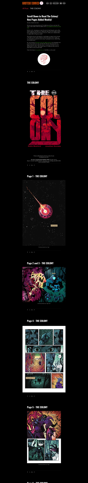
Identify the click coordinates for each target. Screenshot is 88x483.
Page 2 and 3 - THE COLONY (40, 263)
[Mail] (60, 3)
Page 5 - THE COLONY (37, 407)
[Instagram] (50, 3)
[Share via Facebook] (27, 71)
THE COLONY (35, 8)
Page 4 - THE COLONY (37, 321)
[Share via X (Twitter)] (29, 71)
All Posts (25, 8)
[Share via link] (34, 71)
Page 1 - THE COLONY (37, 176)
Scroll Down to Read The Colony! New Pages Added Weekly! (42, 17)
